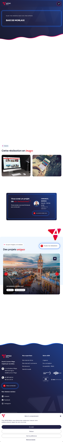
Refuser (31, 431)
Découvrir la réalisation (48, 128)
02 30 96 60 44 (9, 377)
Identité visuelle (26, 369)
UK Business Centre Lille (14, 286)
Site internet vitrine (27, 360)
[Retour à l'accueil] (6, 3)
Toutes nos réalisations (50, 246)
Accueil (7, 15)
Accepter (31, 427)
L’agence (45, 360)
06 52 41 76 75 (9, 379)
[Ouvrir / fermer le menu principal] (59, 3)
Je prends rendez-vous (41, 213)
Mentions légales (30, 439)
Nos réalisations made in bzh (17, 15)
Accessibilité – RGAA (48, 366)
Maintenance (26, 366)
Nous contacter (11, 385)
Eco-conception (47, 363)
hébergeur (45, 92)
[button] (60, 416)
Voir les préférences (31, 436)
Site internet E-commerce (29, 363)
